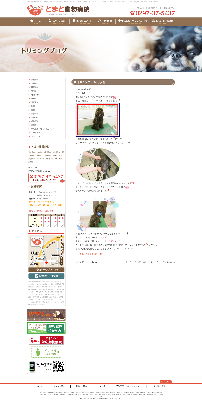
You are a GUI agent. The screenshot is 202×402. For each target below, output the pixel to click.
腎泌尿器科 (35, 95)
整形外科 (34, 102)
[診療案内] (104, 21)
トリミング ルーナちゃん (85, 262)
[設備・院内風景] (132, 21)
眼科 (33, 106)
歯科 (33, 110)
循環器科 (34, 91)
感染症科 (34, 121)
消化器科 (34, 80)
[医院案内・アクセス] (82, 21)
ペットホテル (36, 133)
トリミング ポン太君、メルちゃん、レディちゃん (149, 262)
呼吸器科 (34, 87)
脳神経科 (34, 114)
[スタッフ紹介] (57, 21)
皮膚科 (34, 83)
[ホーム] (36, 21)
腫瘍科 (34, 99)
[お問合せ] (162, 21)
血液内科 (34, 117)
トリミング (35, 136)
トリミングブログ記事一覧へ (90, 254)
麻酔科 (34, 125)
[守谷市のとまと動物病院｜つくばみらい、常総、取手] (58, 10)
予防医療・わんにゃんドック (42, 129)
